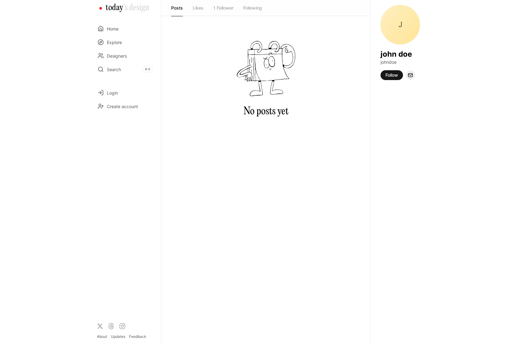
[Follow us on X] (100, 326)
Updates (118, 336)
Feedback (137, 336)
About (102, 336)
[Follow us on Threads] (111, 326)
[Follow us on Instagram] (122, 326)
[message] (410, 75)
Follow (391, 75)
